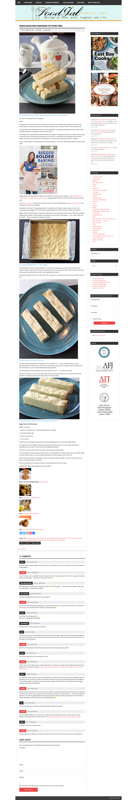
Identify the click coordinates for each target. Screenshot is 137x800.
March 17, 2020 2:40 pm (32, 572)
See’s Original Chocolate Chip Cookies (33, 529)
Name (21, 764)
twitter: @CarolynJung (99, 280)
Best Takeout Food (98, 182)
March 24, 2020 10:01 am (32, 612)
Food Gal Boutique (68, 2)
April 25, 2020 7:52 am (32, 688)
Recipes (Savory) (97, 226)
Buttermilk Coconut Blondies (30, 513)
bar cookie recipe (31, 538)
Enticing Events (97, 198)
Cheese (95, 184)
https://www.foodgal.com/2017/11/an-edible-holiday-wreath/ (62, 717)
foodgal (39, 30)
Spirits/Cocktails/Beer (99, 234)
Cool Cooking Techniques (100, 190)
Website (21, 777)
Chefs (21, 543)
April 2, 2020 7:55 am (32, 644)
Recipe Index (80, 2)
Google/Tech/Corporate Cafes (101, 211)
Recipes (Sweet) (36, 543)
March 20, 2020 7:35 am (32, 602)
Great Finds (96, 213)
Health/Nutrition (97, 215)
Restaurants (96, 230)
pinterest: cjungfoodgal (99, 284)
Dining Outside (97, 194)
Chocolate (95, 188)
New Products (97, 222)
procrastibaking (51, 540)
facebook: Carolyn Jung (99, 286)
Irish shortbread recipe (40, 540)
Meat (94, 217)
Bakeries (95, 181)
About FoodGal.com (93, 2)
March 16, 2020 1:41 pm (31, 562)
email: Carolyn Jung (98, 278)
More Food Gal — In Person (100, 221)
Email (21, 771)
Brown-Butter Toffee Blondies (30, 497)
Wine (94, 241)
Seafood (95, 232)
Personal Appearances (52, 2)
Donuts (95, 196)
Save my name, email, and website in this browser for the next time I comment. (41, 785)
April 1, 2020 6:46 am (35, 623)
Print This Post (21, 549)
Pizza (94, 224)
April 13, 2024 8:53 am (32, 730)
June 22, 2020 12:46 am (30, 702)
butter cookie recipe (69, 538)
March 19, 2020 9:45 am (35, 593)
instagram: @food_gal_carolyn (101, 282)
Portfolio (38, 2)
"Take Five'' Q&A (97, 177)
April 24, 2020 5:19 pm (32, 674)
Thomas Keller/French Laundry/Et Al (103, 236)
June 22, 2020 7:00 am (32, 711)
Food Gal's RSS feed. (99, 335)
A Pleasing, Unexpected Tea (105, 139)
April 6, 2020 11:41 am (31, 653)
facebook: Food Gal (98, 288)
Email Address (95, 299)
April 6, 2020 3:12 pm (32, 661)
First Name (94, 306)
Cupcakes (95, 192)
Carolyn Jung (28, 2)
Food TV (95, 201)
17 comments (46, 30)
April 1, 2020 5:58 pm (30, 632)
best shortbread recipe (43, 538)
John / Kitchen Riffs (26, 583)
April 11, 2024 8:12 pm (31, 722)
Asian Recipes (96, 179)
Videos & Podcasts (98, 240)
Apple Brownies (43, 482)
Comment (22, 747)
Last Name (94, 312)
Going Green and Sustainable (101, 209)
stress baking (61, 540)
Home (18, 2)
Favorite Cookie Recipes (99, 200)
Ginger (94, 207)
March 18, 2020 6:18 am (39, 583)
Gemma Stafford (27, 203)
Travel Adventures (98, 238)
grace (22, 613)
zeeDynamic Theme (115, 798)
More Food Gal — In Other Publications (104, 219)
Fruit (94, 203)
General (27, 543)
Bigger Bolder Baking (74, 203)
